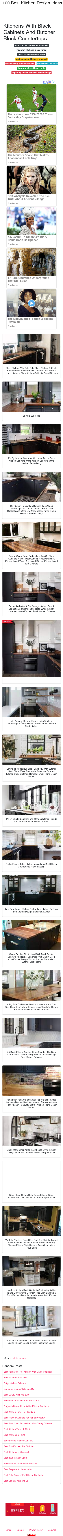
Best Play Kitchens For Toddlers (19, 1446)
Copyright (52, 1529)
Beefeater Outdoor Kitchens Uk (19, 1388)
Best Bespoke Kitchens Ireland (18, 1469)
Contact (20, 1529)
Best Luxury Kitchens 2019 (17, 1394)
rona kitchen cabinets (47, 63)
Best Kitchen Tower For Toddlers (19, 1411)
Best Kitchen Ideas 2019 (15, 1377)
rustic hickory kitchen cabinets (19, 63)
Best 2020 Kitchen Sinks (15, 1457)
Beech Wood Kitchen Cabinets (18, 1440)
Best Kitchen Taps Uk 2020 (17, 1429)
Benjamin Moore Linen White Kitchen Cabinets (26, 1406)
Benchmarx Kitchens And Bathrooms (21, 1400)
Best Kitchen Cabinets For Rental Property (24, 1417)
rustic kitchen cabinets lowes (31, 54)
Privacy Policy (36, 1529)
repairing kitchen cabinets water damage (31, 72)
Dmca (8, 1529)
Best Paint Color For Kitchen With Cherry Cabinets (28, 1423)
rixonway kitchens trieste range (31, 49)
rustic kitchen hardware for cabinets (31, 45)
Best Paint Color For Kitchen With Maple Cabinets (28, 1371)
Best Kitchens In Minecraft (16, 1452)
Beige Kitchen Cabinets (15, 1383)
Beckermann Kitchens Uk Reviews (20, 1463)
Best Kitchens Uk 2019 (15, 1434)
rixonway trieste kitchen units (31, 68)
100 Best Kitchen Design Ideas (32, 2)
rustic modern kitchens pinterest (31, 59)
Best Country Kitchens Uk (16, 1480)
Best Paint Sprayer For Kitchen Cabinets (23, 1474)
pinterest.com (19, 1358)
